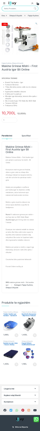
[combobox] (17, 8)
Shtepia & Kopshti (15, 16)
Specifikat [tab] (26, 136)
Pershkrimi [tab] (7, 136)
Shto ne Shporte (21, 427)
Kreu (3, 16)
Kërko (35, 8)
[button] (36, 23)
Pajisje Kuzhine (6, 63)
